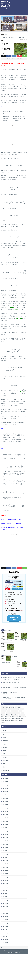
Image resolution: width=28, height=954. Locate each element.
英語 (23, 718)
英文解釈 (18, 718)
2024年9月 (5, 798)
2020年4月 (5, 916)
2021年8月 (5, 863)
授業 (17, 714)
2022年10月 (5, 831)
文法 (24, 714)
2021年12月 (5, 850)
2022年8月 (5, 837)
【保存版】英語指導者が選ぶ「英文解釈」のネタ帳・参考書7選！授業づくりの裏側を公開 (14, 678)
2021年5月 (5, 873)
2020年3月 (5, 919)
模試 (6, 716)
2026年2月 (5, 778)
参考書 (4, 744)
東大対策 (5, 757)
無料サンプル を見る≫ (14, 618)
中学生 (14, 709)
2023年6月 (5, 808)
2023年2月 (5, 821)
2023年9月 (5, 801)
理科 (3, 718)
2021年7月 (5, 867)
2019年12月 (5, 929)
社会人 (14, 718)
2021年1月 (5, 887)
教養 (4, 753)
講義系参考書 (8, 720)
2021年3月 (5, 880)
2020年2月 (5, 923)
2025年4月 (5, 785)
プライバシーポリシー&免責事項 (10, 950)
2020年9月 (5, 900)
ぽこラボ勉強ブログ (6, 5)
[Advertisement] (20, 7)
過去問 (13, 720)
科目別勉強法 (6, 770)
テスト (10, 709)
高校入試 (21, 720)
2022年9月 (5, 834)
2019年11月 (5, 933)
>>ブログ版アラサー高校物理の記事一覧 (11, 519)
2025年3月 (5, 788)
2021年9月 (5, 860)
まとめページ (12, 707)
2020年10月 (5, 896)
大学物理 (3, 714)
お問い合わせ (20, 950)
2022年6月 (5, 844)
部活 (17, 720)
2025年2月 (5, 791)
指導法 (13, 714)
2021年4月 (5, 877)
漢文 (13, 716)
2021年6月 (5, 870)
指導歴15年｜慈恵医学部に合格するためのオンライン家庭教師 (14, 693)
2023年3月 (5, 817)
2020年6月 (5, 910)
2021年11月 (5, 854)
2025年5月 (5, 781)
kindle (3, 707)
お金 (7, 707)
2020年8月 (5, 903)
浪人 (10, 716)
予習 (18, 709)
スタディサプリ (4, 709)
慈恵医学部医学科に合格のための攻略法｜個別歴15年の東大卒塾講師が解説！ (14, 698)
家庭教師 (8, 714)
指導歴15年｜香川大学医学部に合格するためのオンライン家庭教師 (14, 683)
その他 (4, 730)
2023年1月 (5, 824)
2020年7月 (5, 906)
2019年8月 (5, 942)
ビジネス (5, 734)
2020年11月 (5, 893)
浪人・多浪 (5, 760)
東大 (3, 716)
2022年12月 (5, 827)
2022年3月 (5, 847)
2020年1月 (5, 926)
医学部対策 (5, 740)
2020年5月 (5, 913)
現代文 (25, 716)
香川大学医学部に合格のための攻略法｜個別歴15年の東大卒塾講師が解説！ (14, 688)
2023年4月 (5, 814)
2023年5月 (5, 811)
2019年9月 (5, 939)
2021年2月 (5, 883)
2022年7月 (5, 840)
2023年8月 (5, 804)
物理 (17, 716)
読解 (3, 720)
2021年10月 (5, 857)
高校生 (3, 722)
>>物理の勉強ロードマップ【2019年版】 (11, 523)
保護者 (22, 709)
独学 (21, 716)
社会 (10, 718)
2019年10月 (5, 936)
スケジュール (18, 707)
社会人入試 (5, 767)
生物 (6, 718)
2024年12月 (5, 794)
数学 (20, 714)
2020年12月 (5, 890)
